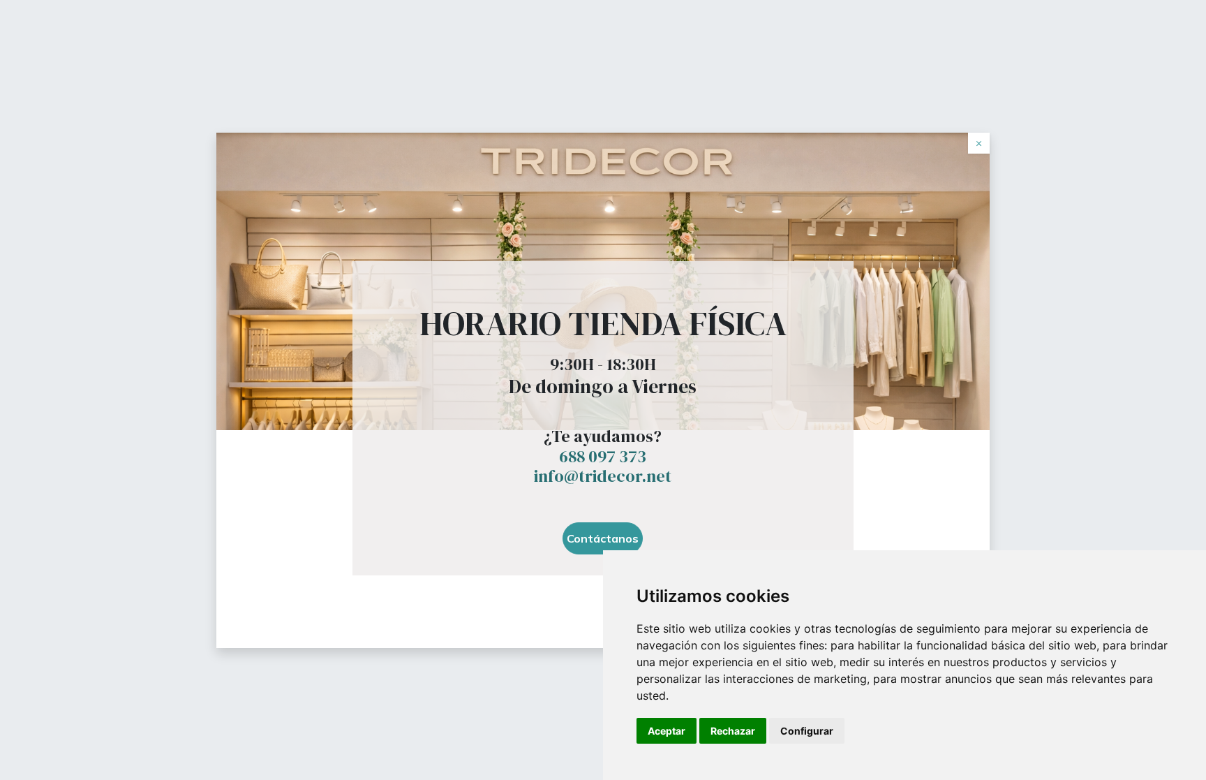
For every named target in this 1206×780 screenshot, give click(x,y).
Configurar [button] (806, 731)
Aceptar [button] (666, 731)
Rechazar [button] (732, 731)
